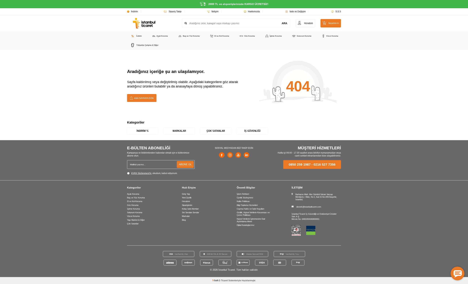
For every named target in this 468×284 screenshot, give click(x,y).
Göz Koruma (249, 36)
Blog (184, 220)
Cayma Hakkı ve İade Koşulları (250, 209)
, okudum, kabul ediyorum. (154, 173)
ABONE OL (185, 164)
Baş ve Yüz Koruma (191, 36)
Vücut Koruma (332, 36)
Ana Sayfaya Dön (144, 98)
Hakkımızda (254, 11)
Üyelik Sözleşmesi (245, 198)
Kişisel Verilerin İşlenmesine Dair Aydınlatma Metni (251, 220)
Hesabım (186, 201)
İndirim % (143, 131)
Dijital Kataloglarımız (245, 225)
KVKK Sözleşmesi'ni (141, 173)
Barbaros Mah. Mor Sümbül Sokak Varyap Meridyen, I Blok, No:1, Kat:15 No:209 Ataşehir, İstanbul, (316, 197)
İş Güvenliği (252, 131)
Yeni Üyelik (187, 198)
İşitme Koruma (276, 36)
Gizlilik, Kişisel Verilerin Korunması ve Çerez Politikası (253, 213)
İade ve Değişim (298, 11)
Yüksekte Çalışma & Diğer (147, 45)
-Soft (215, 280)
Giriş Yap (186, 194)
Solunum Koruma (304, 36)
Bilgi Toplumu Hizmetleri (247, 205)
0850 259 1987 (300, 164)
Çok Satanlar (216, 131)
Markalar (179, 131)
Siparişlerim (187, 205)
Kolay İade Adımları (190, 209)
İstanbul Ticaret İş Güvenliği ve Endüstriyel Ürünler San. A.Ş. (314, 215)
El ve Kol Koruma (221, 36)
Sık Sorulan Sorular (190, 212)
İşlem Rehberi (243, 194)
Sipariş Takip (175, 11)
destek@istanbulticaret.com (308, 207)
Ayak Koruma (162, 36)
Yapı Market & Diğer (136, 220)
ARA (284, 23)
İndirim (134, 11)
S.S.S (338, 11)
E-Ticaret (223, 280)
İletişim (215, 11)
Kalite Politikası (243, 201)
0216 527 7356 (324, 164)
